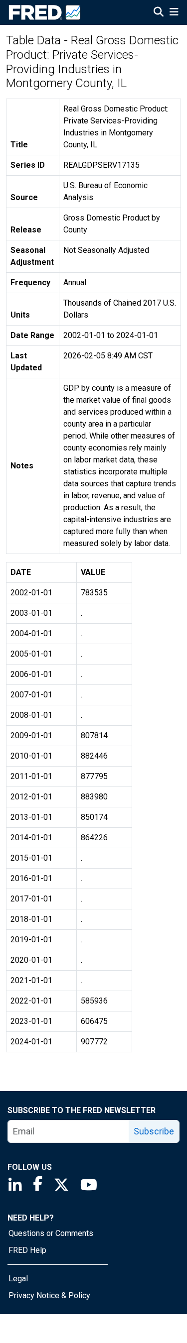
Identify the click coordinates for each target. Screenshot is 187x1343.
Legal (18, 1278)
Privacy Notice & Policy (49, 1295)
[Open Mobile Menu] (174, 13)
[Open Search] (159, 13)
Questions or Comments (50, 1233)
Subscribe (154, 1131)
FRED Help (27, 1250)
